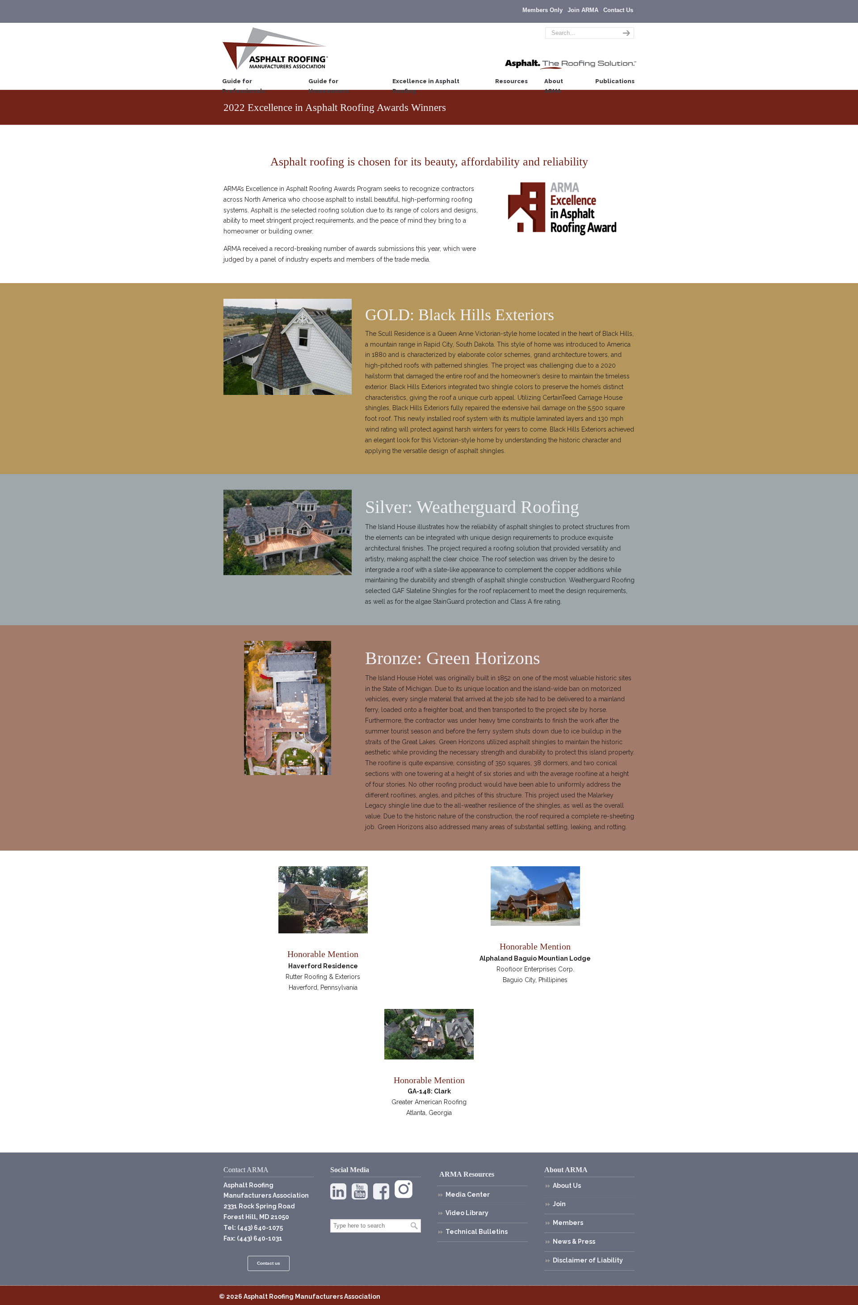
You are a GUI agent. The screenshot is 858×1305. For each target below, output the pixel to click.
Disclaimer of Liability (588, 1260)
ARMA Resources (466, 1174)
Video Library (467, 1212)
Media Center (468, 1194)
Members (568, 1222)
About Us (567, 1185)
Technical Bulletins (477, 1231)
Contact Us (618, 10)
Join (559, 1204)
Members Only (542, 10)
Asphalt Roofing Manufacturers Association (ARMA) (275, 48)
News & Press (574, 1241)
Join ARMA (583, 10)
